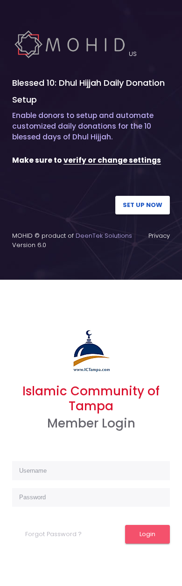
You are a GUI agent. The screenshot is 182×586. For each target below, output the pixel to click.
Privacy (159, 235)
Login (147, 534)
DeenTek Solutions (104, 235)
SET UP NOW (142, 204)
